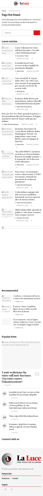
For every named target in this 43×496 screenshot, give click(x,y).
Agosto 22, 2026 (22, 59)
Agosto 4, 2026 (27, 124)
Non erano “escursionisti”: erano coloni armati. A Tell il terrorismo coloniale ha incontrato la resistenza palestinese (27, 177)
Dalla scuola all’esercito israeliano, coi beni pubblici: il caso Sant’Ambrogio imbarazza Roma (23, 405)
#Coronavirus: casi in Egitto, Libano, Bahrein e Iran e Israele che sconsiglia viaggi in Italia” (27, 322)
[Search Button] (40, 3)
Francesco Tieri (22, 56)
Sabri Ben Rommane (24, 107)
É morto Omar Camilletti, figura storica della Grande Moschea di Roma (25, 309)
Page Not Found (14, 11)
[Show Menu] (3, 3)
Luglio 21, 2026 (22, 220)
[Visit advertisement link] (21, 255)
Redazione (21, 91)
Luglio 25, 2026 (22, 205)
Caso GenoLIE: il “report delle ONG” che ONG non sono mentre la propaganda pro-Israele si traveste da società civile (27, 83)
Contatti (15, 478)
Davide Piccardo (23, 218)
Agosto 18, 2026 (32, 71)
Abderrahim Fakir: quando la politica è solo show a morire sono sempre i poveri (28, 212)
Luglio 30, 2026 (32, 165)
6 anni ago (18, 301)
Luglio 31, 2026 (32, 144)
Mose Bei (20, 71)
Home (4, 11)
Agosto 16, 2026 (22, 94)
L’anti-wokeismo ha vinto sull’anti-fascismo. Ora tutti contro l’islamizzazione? (27, 50)
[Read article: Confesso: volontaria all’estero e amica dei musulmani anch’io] (6, 298)
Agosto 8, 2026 (22, 109)
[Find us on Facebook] (8, 489)
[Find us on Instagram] (2, 489)
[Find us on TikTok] (5, 489)
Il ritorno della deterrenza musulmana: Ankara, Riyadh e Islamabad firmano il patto (28, 101)
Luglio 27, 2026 (22, 188)
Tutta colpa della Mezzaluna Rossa (23, 416)
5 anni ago (18, 314)
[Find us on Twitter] (12, 489)
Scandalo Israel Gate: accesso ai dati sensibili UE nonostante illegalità (26, 65)
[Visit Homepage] (21, 3)
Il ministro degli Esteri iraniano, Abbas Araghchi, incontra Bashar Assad (23, 426)
